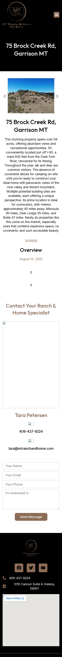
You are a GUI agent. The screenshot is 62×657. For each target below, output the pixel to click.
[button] (56, 15)
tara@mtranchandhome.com (31, 448)
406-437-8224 (31, 431)
